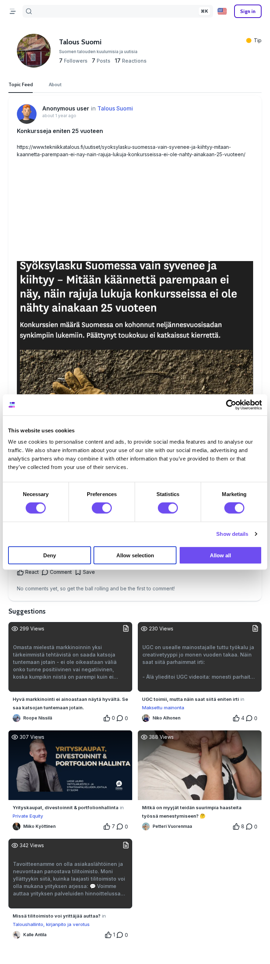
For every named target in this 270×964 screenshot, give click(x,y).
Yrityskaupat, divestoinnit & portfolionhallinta (65, 807)
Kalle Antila (34, 934)
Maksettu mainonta (163, 707)
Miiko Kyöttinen (39, 826)
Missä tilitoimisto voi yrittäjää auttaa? (57, 916)
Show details (232, 534)
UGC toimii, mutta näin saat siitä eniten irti (190, 699)
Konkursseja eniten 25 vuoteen (60, 130)
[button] (222, 11)
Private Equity (28, 816)
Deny (49, 555)
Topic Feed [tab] (20, 84)
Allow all (220, 555)
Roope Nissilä (37, 718)
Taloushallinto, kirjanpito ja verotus (51, 924)
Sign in (248, 11)
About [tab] (55, 84)
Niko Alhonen (166, 718)
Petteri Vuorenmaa (172, 826)
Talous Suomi (115, 108)
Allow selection (135, 555)
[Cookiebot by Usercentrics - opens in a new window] (231, 405)
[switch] (102, 508)
